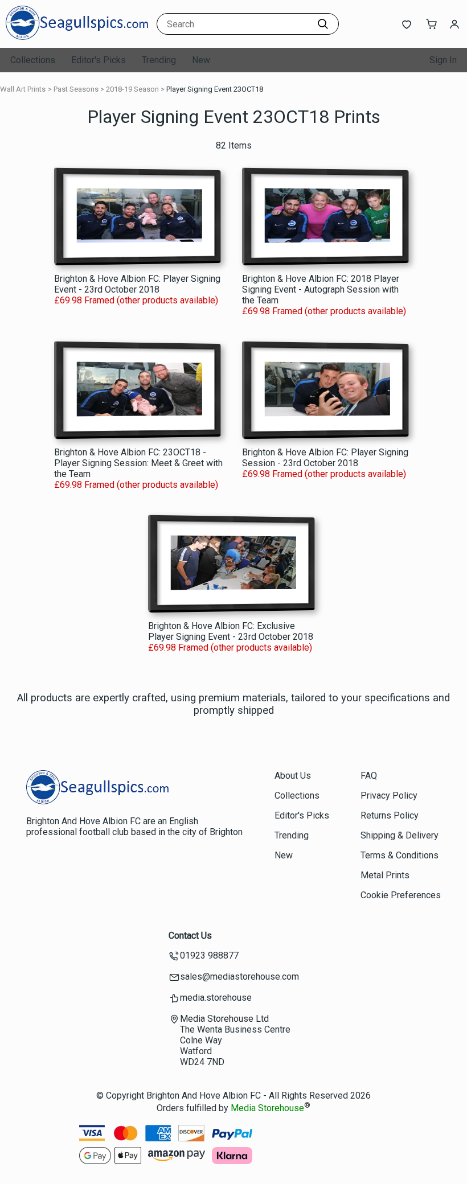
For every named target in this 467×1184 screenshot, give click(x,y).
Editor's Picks (98, 60)
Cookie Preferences (401, 895)
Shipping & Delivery (400, 835)
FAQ (369, 775)
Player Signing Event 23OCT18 (214, 89)
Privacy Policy (389, 795)
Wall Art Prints (23, 89)
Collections (32, 60)
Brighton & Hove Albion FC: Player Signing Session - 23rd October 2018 (325, 457)
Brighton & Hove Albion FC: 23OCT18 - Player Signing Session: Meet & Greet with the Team (138, 463)
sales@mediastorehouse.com (239, 976)
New (201, 60)
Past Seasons (76, 89)
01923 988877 (209, 955)
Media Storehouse (267, 1108)
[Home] (77, 36)
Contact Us (190, 935)
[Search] (323, 24)
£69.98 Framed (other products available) (136, 300)
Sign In (443, 60)
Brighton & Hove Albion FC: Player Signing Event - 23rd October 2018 (137, 284)
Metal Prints (385, 875)
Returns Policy (390, 815)
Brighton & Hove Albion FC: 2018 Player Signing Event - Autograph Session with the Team (320, 289)
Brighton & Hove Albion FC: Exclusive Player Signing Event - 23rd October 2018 (230, 631)
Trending (159, 60)
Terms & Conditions (400, 855)
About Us (293, 775)
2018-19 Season (132, 89)
